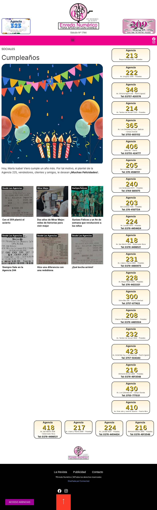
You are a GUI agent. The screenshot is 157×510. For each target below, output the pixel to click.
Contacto (97, 472)
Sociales (8, 49)
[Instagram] (153, 42)
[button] (72, 39)
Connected (84, 481)
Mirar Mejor (43, 188)
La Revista (60, 472)
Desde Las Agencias (12, 188)
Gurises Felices (79, 188)
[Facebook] (153, 39)
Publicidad (79, 472)
